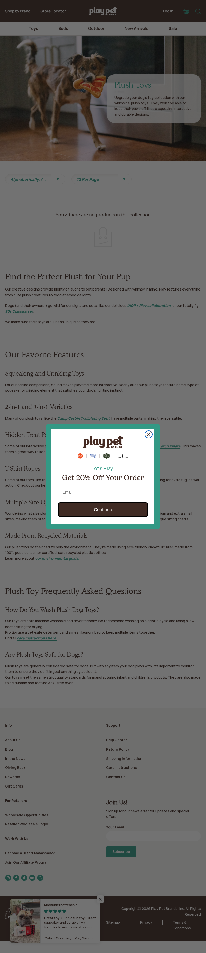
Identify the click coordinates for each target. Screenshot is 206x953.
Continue (103, 509)
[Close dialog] (148, 434)
